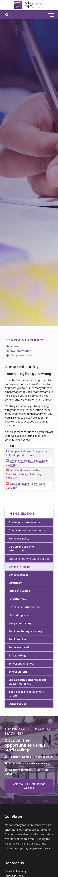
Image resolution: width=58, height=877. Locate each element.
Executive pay (17, 599)
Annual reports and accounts (27, 530)
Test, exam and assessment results (26, 693)
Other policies (17, 703)
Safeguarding (17, 655)
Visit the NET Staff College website (29, 786)
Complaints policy (20, 566)
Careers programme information (21, 548)
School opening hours (22, 663)
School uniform (18, 671)
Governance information (24, 607)
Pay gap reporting (20, 623)
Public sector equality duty (26, 631)
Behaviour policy (19, 538)
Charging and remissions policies (29, 558)
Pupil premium (18, 639)
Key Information (20, 351)
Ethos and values (19, 591)
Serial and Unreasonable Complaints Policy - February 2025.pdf (23, 474)
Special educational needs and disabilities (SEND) (28, 681)
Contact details (18, 574)
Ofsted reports (18, 615)
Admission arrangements (24, 522)
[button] (6, 14)
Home (15, 346)
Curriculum (15, 583)
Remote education (20, 647)
